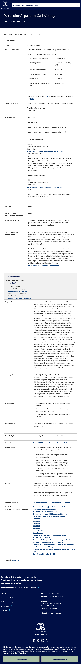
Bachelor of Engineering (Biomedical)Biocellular (51, 502)
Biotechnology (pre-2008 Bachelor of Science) (50, 514)
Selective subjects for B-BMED (44, 554)
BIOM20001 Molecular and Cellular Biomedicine (44, 187)
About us (4, 594)
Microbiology (38, 533)
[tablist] (46, 5)
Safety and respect (8, 602)
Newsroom (5, 606)
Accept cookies (21, 659)
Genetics (36, 518)
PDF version (15, 560)
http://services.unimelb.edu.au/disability (43, 265)
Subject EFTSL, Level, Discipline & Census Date (50, 443)
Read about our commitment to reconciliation (18, 587)
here (46, 96)
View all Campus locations (51, 613)
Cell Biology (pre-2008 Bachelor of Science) (49, 516)
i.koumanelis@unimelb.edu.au (19, 298)
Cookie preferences (60, 659)
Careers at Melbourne (9, 598)
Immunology (38, 530)
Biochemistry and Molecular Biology (46, 511)
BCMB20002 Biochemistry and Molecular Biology (45, 151)
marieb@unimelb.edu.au (17, 291)
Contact (4, 610)
